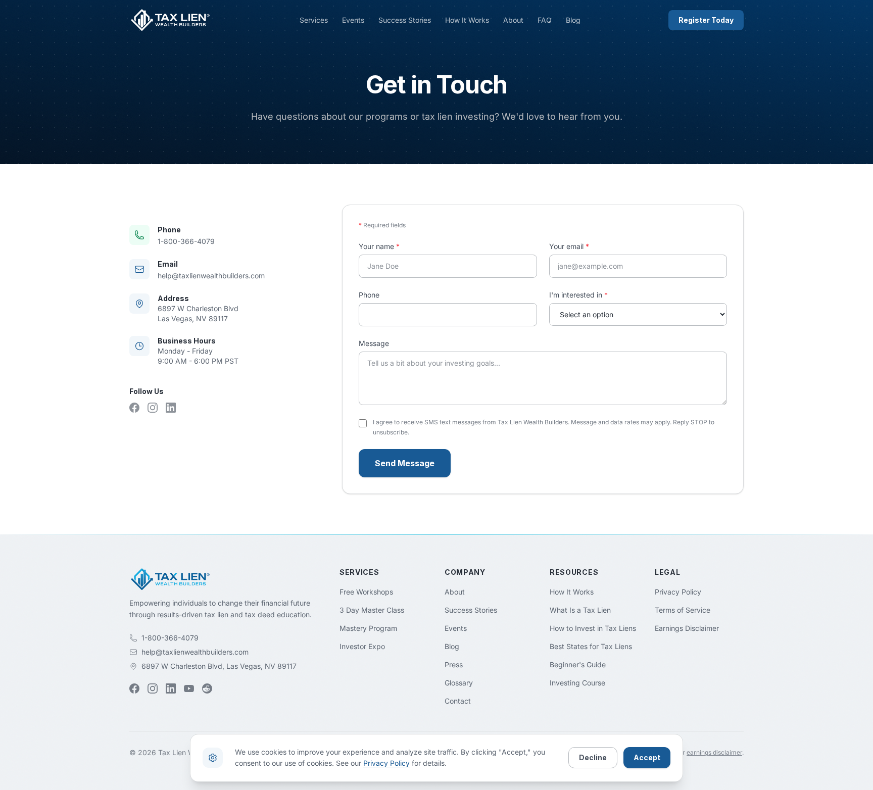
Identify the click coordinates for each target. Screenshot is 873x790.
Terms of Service (682, 610)
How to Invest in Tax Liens (593, 628)
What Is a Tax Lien (580, 610)
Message (374, 343)
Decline (593, 757)
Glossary (459, 682)
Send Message (404, 463)
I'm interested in (578, 294)
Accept (647, 757)
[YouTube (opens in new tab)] (189, 688)
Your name (379, 246)
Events (353, 20)
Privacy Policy (678, 591)
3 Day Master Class (372, 610)
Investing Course (577, 682)
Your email (569, 246)
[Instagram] (153, 408)
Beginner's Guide (578, 664)
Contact (458, 701)
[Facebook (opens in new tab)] (134, 688)
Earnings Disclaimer (687, 628)
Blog (573, 20)
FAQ (545, 20)
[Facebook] (134, 408)
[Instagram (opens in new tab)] (153, 688)
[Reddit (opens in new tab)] (207, 688)
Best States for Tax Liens (591, 646)
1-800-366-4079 (186, 241)
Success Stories (404, 20)
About (513, 20)
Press (454, 664)
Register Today (706, 20)
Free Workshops (366, 591)
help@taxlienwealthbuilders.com (211, 275)
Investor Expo (362, 646)
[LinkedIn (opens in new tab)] (171, 688)
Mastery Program (368, 628)
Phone (369, 294)
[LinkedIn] (171, 408)
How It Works (467, 20)
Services (314, 20)
